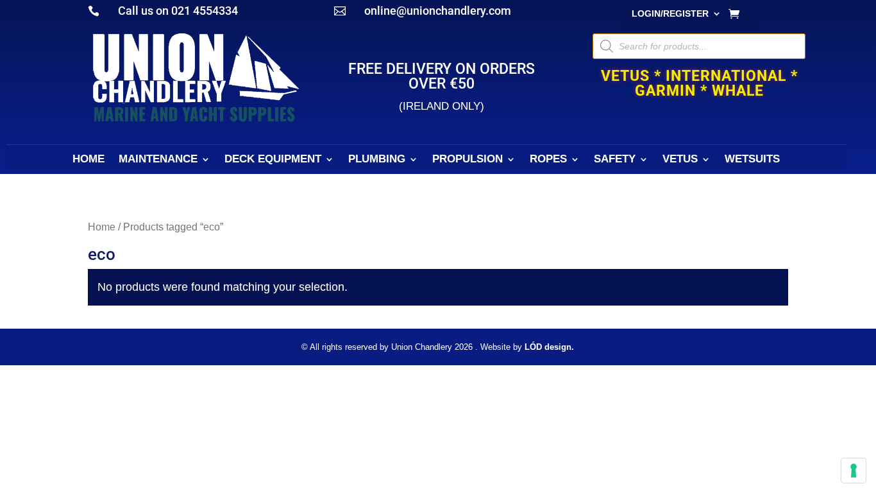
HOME (88, 160)
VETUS (680, 160)
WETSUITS (752, 160)
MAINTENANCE (158, 160)
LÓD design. (549, 347)
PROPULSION (467, 160)
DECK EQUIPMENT (272, 160)
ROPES (548, 160)
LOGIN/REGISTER (670, 14)
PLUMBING (376, 160)
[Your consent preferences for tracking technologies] (853, 470)
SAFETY (615, 160)
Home (101, 226)
